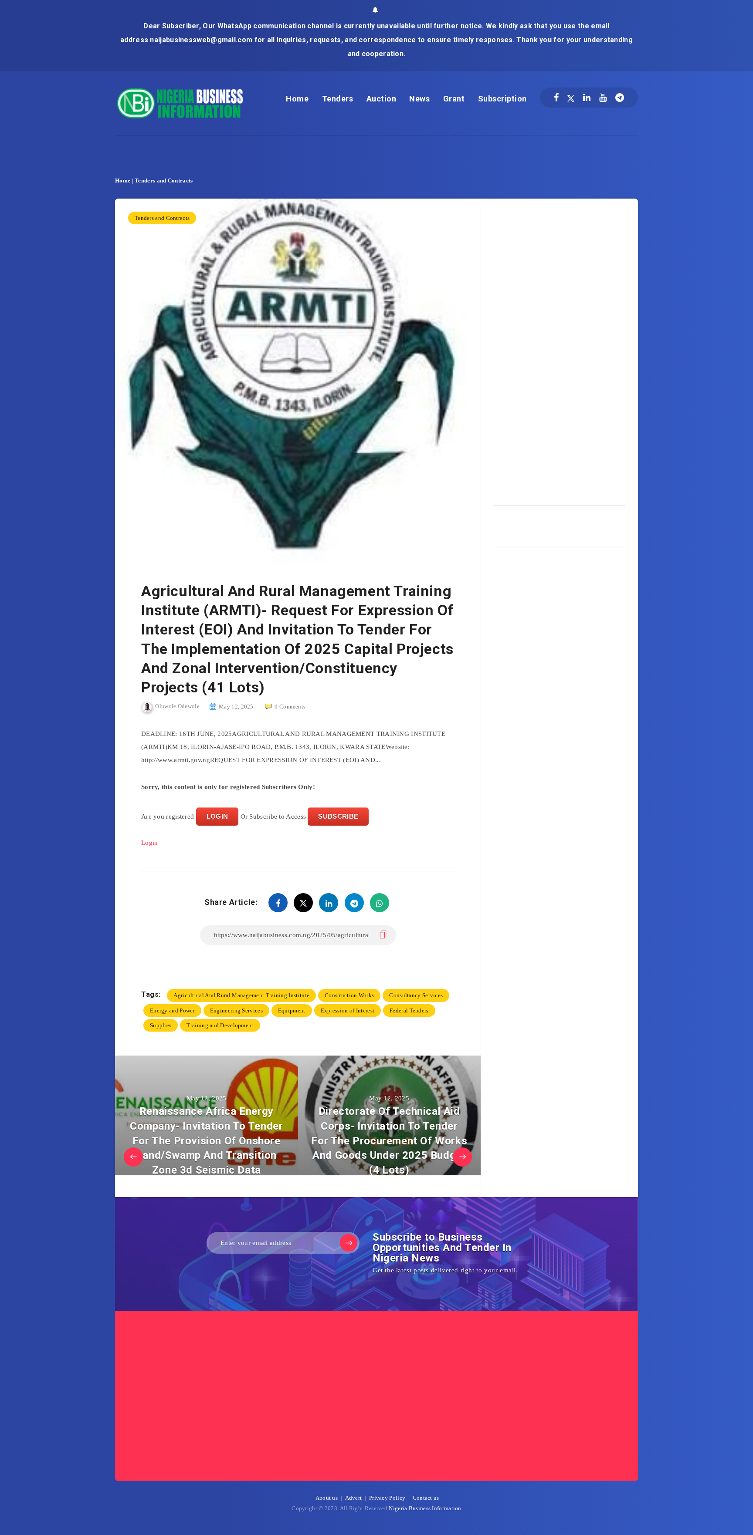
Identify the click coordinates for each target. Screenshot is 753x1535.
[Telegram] (619, 97)
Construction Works (349, 995)
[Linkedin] (586, 97)
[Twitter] (571, 97)
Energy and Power (172, 1010)
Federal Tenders (409, 1010)
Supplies (160, 1025)
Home (297, 98)
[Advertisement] (559, 348)
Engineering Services (236, 1010)
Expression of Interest (348, 1010)
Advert (353, 1498)
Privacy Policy (387, 1498)
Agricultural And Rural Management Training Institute (241, 995)
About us (326, 1498)
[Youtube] (603, 97)
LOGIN (217, 816)
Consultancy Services (416, 995)
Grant (454, 98)
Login (149, 842)
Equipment (291, 1010)
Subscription (502, 98)
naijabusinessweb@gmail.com (202, 40)
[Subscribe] (348, 1243)
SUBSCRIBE (338, 816)
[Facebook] (556, 97)
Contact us (426, 1498)
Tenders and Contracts (164, 180)
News (419, 98)
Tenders (337, 98)
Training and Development (220, 1025)
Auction (381, 98)
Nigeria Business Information (425, 1508)
